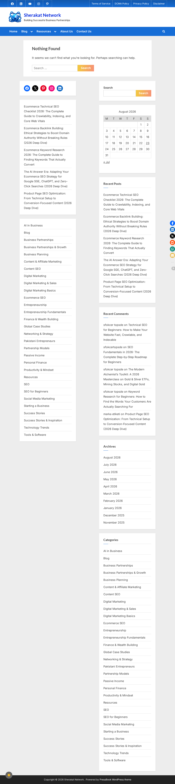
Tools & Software (35, 434)
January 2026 (112, 508)
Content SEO (32, 268)
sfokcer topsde (113, 325)
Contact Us (84, 31)
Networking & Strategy (38, 333)
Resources (44, 31)
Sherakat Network (42, 15)
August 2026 (111, 457)
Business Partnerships (38, 239)
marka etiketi (111, 414)
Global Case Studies (37, 326)
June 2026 (110, 472)
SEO (26, 384)
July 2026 (110, 464)
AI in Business (33, 225)
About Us (66, 31)
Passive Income (34, 355)
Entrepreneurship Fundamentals (45, 312)
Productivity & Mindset (38, 370)
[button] (172, 223)
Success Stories (34, 413)
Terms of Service (101, 3)
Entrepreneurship (35, 305)
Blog (24, 31)
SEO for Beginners (36, 391)
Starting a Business (36, 405)
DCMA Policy (122, 3)
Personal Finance (35, 362)
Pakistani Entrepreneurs (39, 341)
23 (147, 143)
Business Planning (36, 254)
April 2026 (110, 486)
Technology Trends (36, 427)
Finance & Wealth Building (41, 319)
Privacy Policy (141, 3)
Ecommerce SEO (35, 297)
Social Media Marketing (39, 398)
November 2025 (114, 522)
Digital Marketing (35, 276)
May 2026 (110, 479)
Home (13, 31)
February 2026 (113, 500)
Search (108, 87)
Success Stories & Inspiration (43, 420)
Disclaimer (159, 3)
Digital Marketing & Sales (40, 283)
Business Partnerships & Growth (45, 247)
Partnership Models (37, 348)
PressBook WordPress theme (115, 779)
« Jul (106, 162)
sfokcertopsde (112, 347)
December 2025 (113, 515)
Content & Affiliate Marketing (43, 261)
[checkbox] (8, 775)
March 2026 (111, 493)
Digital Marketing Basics (40, 290)
